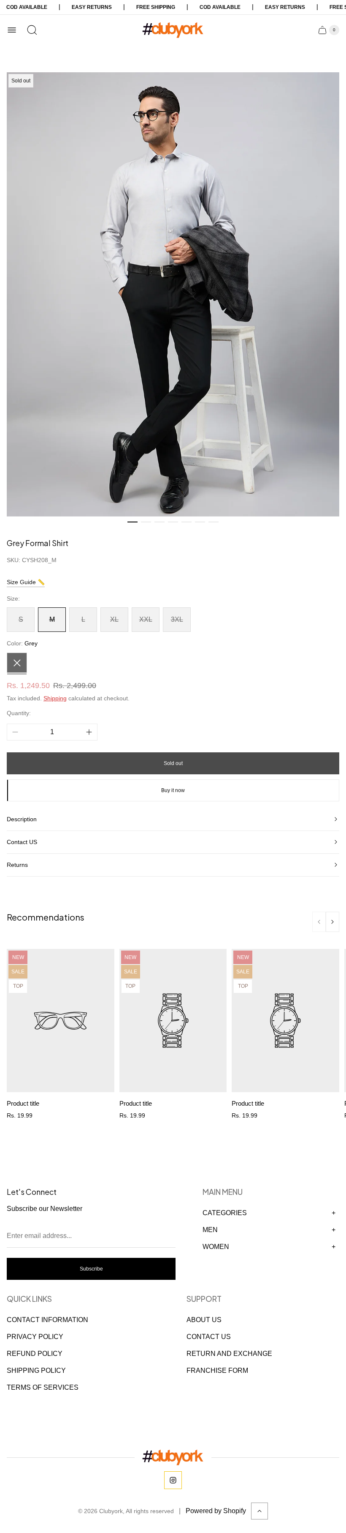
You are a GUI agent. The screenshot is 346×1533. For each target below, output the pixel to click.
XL (114, 619)
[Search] (32, 30)
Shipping (55, 698)
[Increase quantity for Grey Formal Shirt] (89, 732)
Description (22, 819)
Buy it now (173, 790)
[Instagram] (173, 1480)
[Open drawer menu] (12, 30)
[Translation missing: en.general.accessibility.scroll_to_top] (259, 1511)
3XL (177, 619)
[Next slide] (332, 922)
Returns (17, 864)
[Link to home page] (173, 1457)
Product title (23, 1103)
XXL (145, 619)
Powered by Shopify (216, 1510)
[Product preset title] (60, 1021)
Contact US (22, 842)
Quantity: (19, 713)
